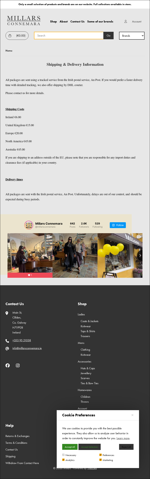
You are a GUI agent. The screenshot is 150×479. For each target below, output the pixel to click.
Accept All (70, 447)
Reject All (126, 447)
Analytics (69, 460)
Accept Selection (89, 447)
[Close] (132, 415)
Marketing (108, 460)
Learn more (123, 438)
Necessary (70, 455)
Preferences (108, 455)
